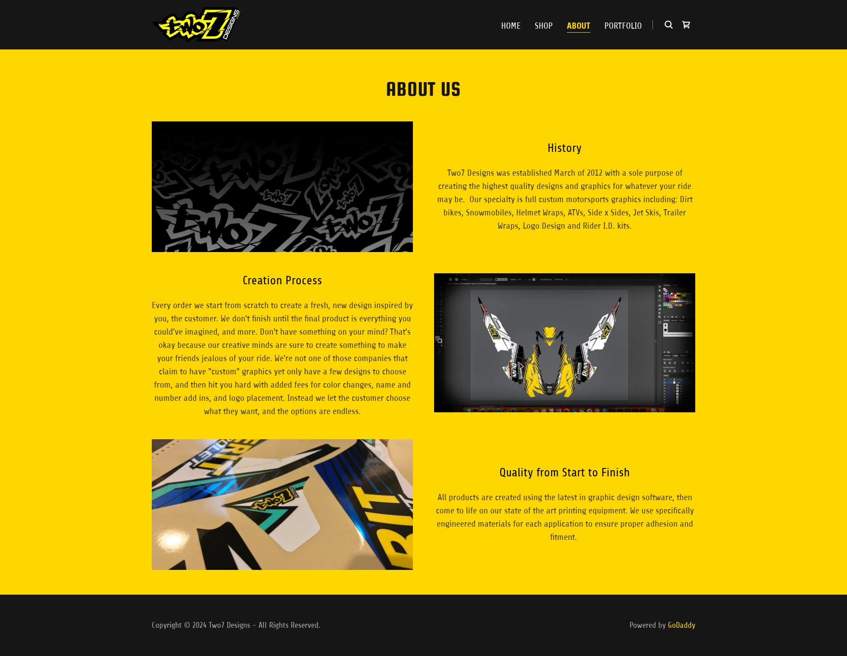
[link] (197, 24)
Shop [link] (544, 26)
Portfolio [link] (623, 26)
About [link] (578, 26)
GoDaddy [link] (681, 625)
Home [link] (511, 26)
